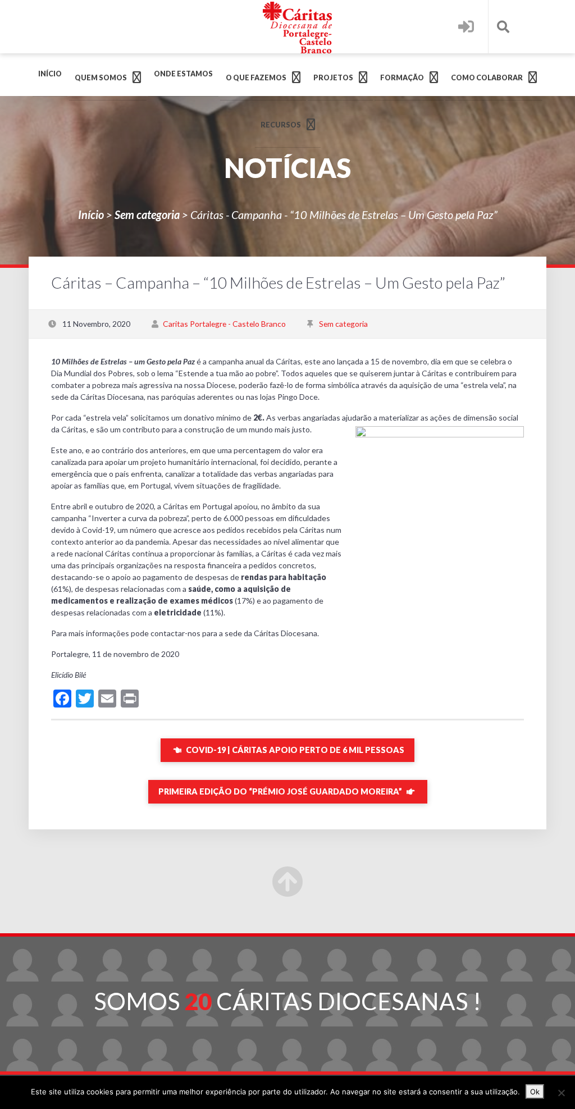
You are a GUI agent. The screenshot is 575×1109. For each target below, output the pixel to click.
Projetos (333, 78)
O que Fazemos (256, 78)
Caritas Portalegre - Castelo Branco (224, 323)
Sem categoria (147, 214)
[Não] (561, 1092)
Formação (402, 78)
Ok (535, 1091)
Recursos (281, 125)
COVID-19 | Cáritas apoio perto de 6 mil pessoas (294, 750)
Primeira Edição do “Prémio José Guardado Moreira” (281, 791)
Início (50, 74)
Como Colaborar (487, 78)
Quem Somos (101, 78)
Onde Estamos (183, 74)
